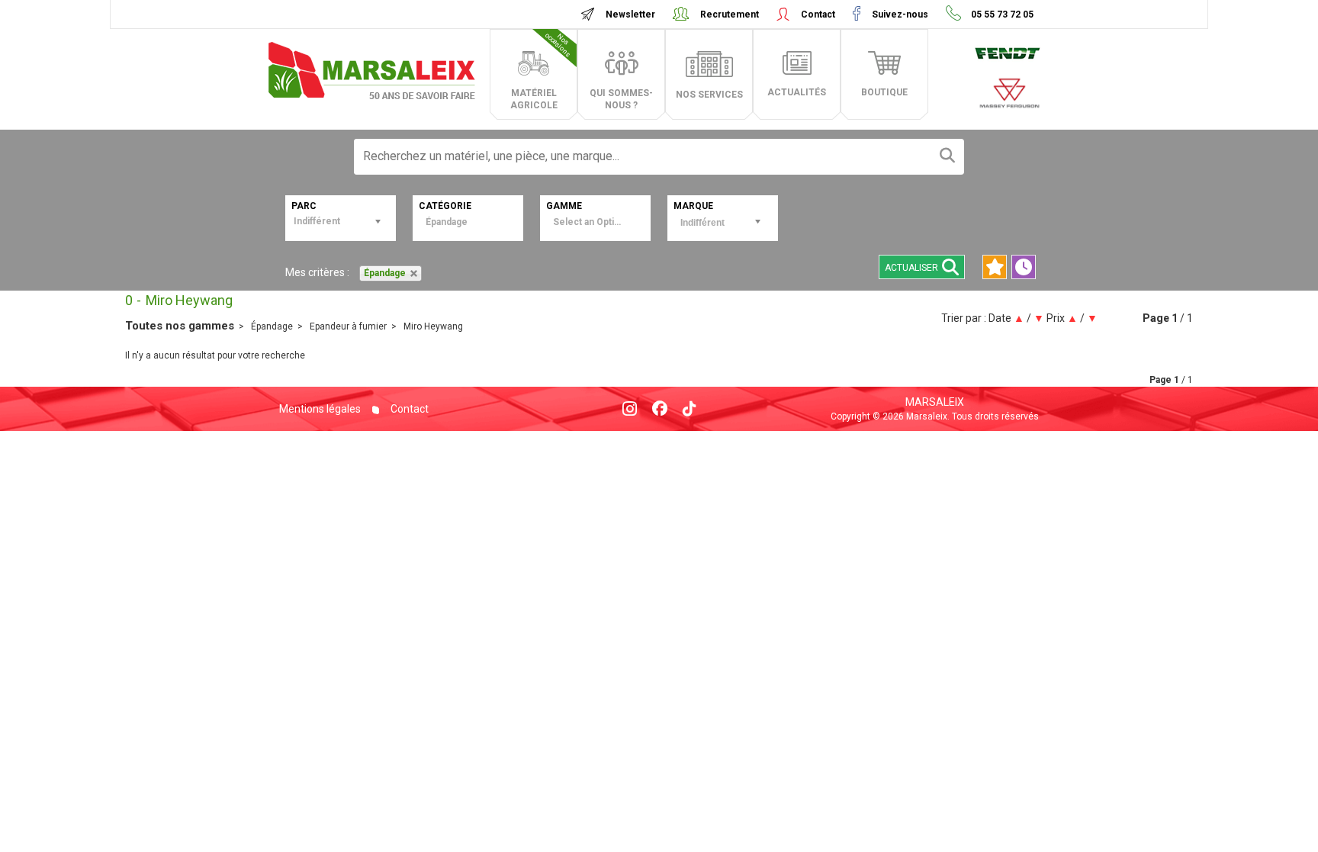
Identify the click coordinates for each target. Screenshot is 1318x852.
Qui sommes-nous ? (621, 99)
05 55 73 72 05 (1001, 14)
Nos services (709, 94)
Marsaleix (934, 402)
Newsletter (630, 14)
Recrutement (729, 14)
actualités (796, 92)
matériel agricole (541, 71)
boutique (884, 92)
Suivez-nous (900, 14)
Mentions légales (320, 409)
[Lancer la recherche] (947, 157)
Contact (818, 14)
